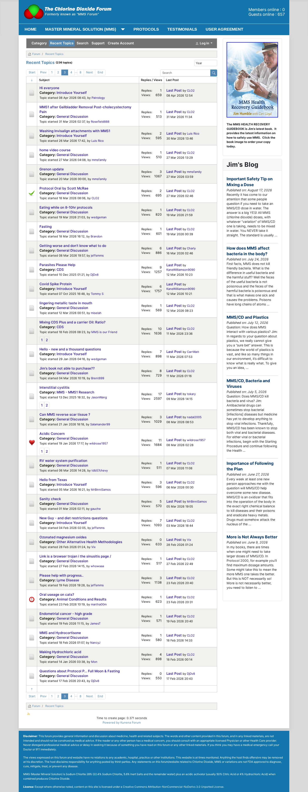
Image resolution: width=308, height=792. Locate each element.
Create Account (121, 43)
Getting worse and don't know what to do (72, 246)
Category (39, 43)
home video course (55, 150)
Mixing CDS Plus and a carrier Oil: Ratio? (72, 322)
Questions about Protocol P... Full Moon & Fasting (79, 671)
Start (32, 72)
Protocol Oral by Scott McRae (63, 188)
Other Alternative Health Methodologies (89, 542)
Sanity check (50, 499)
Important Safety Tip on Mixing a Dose (250, 181)
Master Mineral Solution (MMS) (80, 29)
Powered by (111, 722)
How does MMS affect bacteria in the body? (248, 251)
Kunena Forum (130, 722)
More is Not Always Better (252, 537)
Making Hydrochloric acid (60, 652)
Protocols (146, 29)
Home (31, 29)
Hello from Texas (53, 480)
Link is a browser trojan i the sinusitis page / (75, 556)
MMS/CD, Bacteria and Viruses (248, 383)
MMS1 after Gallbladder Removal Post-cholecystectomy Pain (85, 109)
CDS (60, 269)
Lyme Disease (68, 580)
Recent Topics (62, 43)
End (100, 72)
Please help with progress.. (61, 575)
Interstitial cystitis (54, 387)
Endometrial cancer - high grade (65, 613)
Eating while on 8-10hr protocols (65, 207)
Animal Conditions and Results (81, 599)
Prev (43, 72)
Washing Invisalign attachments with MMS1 (74, 131)
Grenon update (51, 169)
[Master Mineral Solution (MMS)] (121, 29)
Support (98, 43)
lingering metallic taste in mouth (65, 303)
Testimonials (182, 29)
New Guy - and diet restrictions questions (73, 518)
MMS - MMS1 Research (75, 392)
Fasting (45, 226)
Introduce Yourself (72, 92)
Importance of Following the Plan (250, 466)
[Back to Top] (300, 785)
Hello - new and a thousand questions (70, 349)
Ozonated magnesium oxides (63, 537)
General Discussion (72, 116)
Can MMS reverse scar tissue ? (64, 414)
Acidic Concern (52, 433)
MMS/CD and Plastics (248, 317)
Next (89, 72)
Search (82, 43)
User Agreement (224, 29)
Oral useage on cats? (56, 594)
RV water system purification (63, 460)
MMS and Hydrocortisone (60, 633)
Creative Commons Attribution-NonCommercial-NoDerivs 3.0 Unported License (173, 786)
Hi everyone (49, 88)
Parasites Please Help (57, 265)
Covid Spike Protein (55, 284)
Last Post (174, 90)
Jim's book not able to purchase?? (67, 368)
